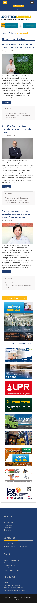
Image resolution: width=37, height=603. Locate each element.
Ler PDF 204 (10, 343)
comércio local (11, 113)
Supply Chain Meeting (11, 560)
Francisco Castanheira (23, 115)
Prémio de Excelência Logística (14, 590)
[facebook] (19, 9)
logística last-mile (10, 117)
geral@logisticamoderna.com (14, 544)
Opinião (9, 109)
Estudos (6, 583)
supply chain (25, 202)
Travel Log (7, 568)
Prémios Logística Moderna (13, 588)
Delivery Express (10, 115)
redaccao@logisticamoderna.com (15, 546)
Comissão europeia (22, 198)
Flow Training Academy (12, 585)
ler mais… (6, 102)
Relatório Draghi (16, 202)
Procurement (8, 563)
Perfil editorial (9, 523)
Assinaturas (8, 527)
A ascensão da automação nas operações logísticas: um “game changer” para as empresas (16, 213)
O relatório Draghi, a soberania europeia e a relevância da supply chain (16, 129)
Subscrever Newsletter (23, 343)
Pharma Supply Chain (11, 570)
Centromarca (11, 198)
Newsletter (8, 530)
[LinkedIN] (17, 9)
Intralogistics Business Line (18, 285)
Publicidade (8, 525)
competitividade (22, 113)
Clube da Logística (10, 565)
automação (10, 283)
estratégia (19, 200)
